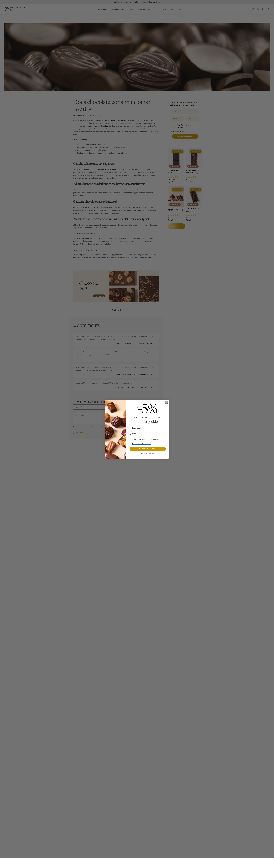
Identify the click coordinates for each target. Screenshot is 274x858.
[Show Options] (163, 433)
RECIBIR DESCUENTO (147, 449)
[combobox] (147, 433)
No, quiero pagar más (147, 453)
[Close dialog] (166, 402)
